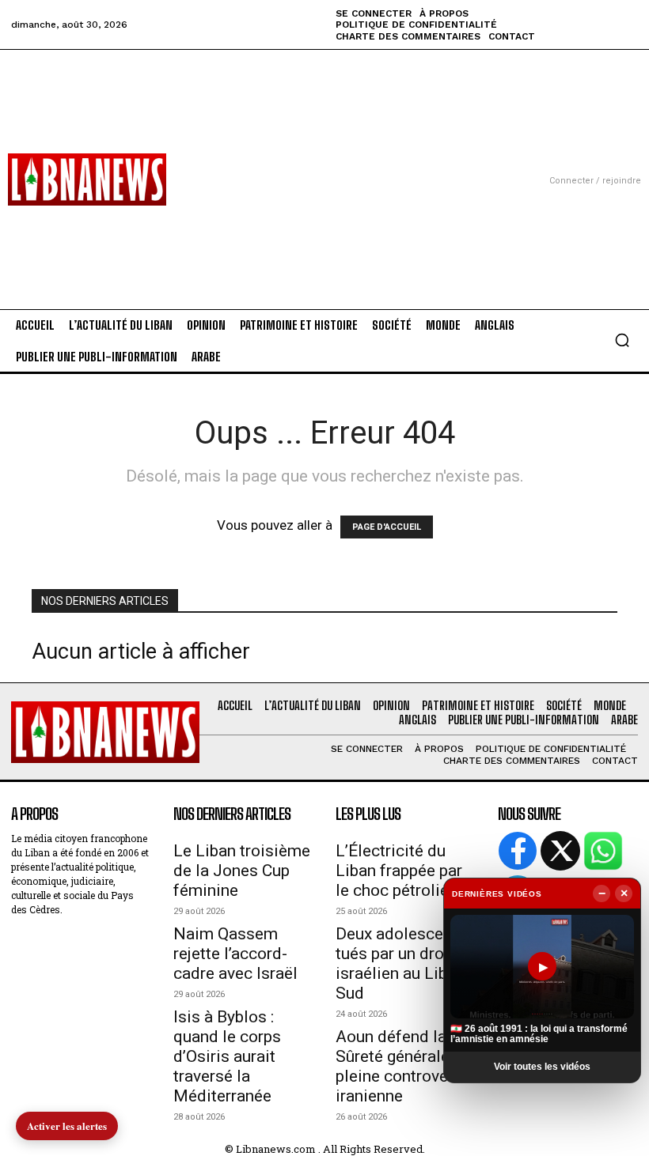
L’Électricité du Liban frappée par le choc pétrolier (399, 870)
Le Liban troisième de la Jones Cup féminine (241, 870)
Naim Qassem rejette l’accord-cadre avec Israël (235, 953)
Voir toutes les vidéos (542, 1066)
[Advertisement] (324, 160)
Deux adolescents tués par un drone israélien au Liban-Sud (403, 963)
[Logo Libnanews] (87, 179)
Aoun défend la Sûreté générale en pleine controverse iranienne (403, 1066)
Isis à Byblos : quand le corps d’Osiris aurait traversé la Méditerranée (227, 1056)
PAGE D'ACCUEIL (386, 527)
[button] (622, 340)
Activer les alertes (67, 1125)
